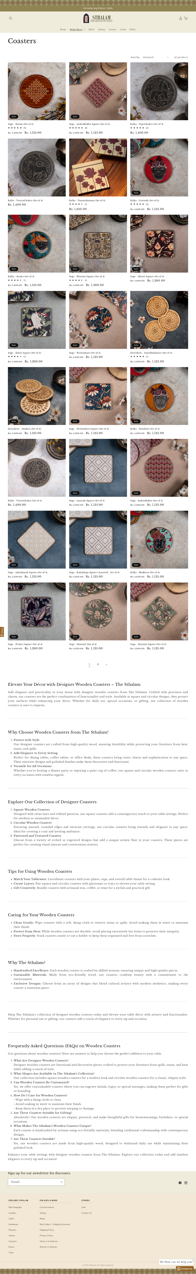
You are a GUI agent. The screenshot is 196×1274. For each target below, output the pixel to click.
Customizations (47, 1207)
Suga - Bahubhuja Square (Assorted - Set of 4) (94, 572)
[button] (10, 18)
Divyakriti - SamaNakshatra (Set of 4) (151, 352)
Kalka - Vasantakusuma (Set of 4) (87, 200)
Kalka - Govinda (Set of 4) (144, 200)
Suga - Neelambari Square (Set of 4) (89, 429)
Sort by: (135, 57)
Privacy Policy (46, 1236)
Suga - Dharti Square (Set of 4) (147, 276)
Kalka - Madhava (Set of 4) (145, 572)
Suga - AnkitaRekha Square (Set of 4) (89, 124)
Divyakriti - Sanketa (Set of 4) (24, 429)
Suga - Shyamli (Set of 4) (83, 644)
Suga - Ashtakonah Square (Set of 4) (27, 572)
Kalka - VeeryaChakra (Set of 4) (25, 200)
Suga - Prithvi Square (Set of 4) (25, 644)
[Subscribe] (61, 1182)
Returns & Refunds (48, 1247)
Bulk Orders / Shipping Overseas (55, 1224)
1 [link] (89, 664)
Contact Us (86, 1213)
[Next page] (106, 664)
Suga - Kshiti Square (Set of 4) (24, 352)
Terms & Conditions (49, 1241)
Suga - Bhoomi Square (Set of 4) (87, 276)
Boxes (11, 1247)
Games (12, 1236)
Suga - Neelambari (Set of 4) (85, 352)
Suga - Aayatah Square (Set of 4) (87, 500)
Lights (11, 1219)
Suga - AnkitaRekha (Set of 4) (146, 500)
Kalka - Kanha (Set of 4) (21, 276)
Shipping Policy (47, 1230)
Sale (83, 1207)
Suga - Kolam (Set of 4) (20, 124)
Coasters (13, 1241)
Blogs (42, 1219)
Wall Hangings (15, 1207)
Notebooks (13, 1224)
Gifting (43, 1213)
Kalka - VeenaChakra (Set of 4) (25, 500)
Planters (12, 1230)
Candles (12, 1213)
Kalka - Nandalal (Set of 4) (145, 429)
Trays (11, 1252)
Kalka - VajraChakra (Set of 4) (146, 124)
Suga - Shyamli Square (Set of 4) (148, 644)
